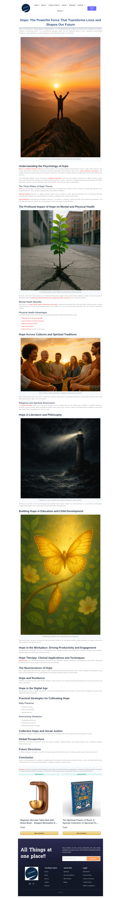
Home (46, 872)
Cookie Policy (87, 882)
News (36, 5)
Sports (43, 5)
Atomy (64, 5)
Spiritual (72, 5)
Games (59, 11)
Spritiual (66, 872)
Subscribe (93, 858)
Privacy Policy (87, 875)
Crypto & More (53, 5)
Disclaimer (86, 872)
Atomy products (69, 875)
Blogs (65, 882)
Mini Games (67, 879)
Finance (80, 5)
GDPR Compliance (89, 886)
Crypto (46, 882)
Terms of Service (88, 879)
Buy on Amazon (39, 833)
